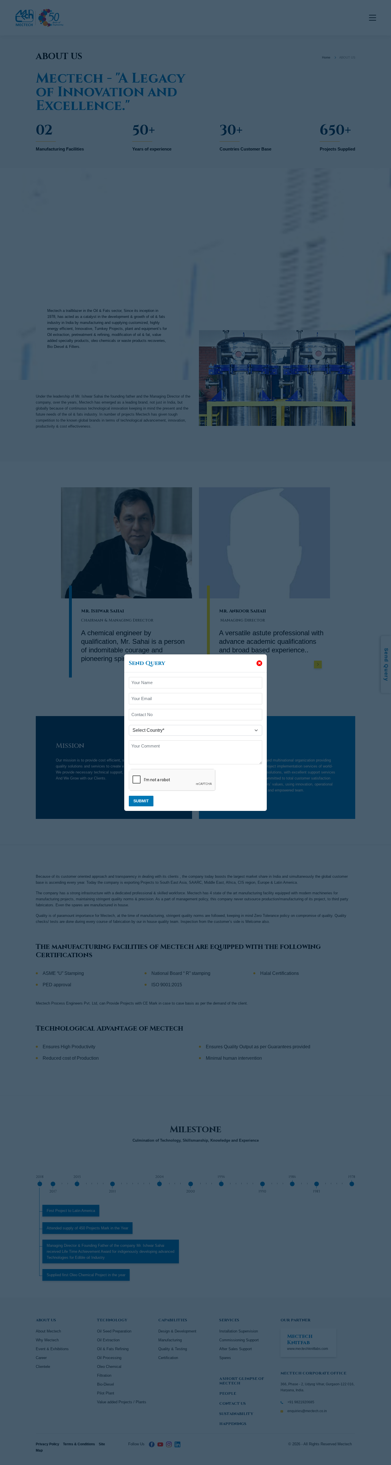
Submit (141, 801)
